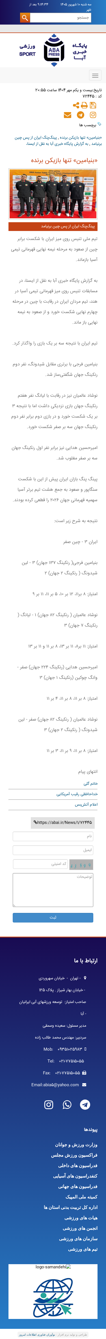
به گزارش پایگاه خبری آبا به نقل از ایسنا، (57, 144)
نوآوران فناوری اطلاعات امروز (37, 1334)
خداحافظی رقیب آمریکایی (77, 794)
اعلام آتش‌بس (86, 805)
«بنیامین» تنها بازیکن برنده (81, 138)
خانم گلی (91, 784)
